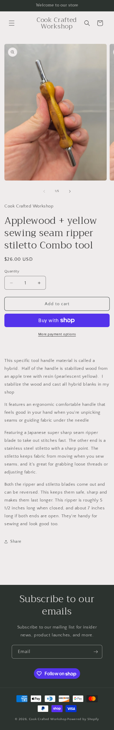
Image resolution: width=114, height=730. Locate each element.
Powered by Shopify (83, 719)
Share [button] (15, 541)
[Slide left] (44, 191)
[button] (11, 23)
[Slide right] (69, 191)
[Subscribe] (95, 652)
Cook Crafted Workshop (48, 719)
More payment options (57, 334)
